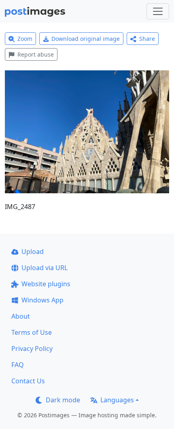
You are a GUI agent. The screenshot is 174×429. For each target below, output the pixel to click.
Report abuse (35, 54)
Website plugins (45, 283)
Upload (32, 251)
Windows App (42, 300)
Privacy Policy (32, 348)
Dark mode (63, 399)
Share (147, 38)
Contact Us (28, 380)
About (20, 316)
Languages (117, 399)
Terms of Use (31, 332)
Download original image (85, 38)
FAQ (17, 364)
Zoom (24, 38)
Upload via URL (44, 267)
